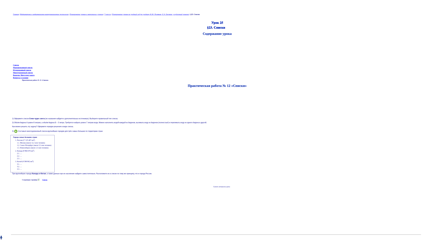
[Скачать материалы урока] (220, 188)
